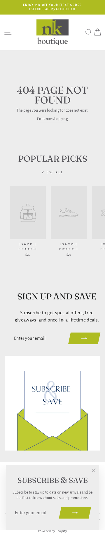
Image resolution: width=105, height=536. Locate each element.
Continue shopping (52, 119)
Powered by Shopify (52, 531)
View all (53, 172)
